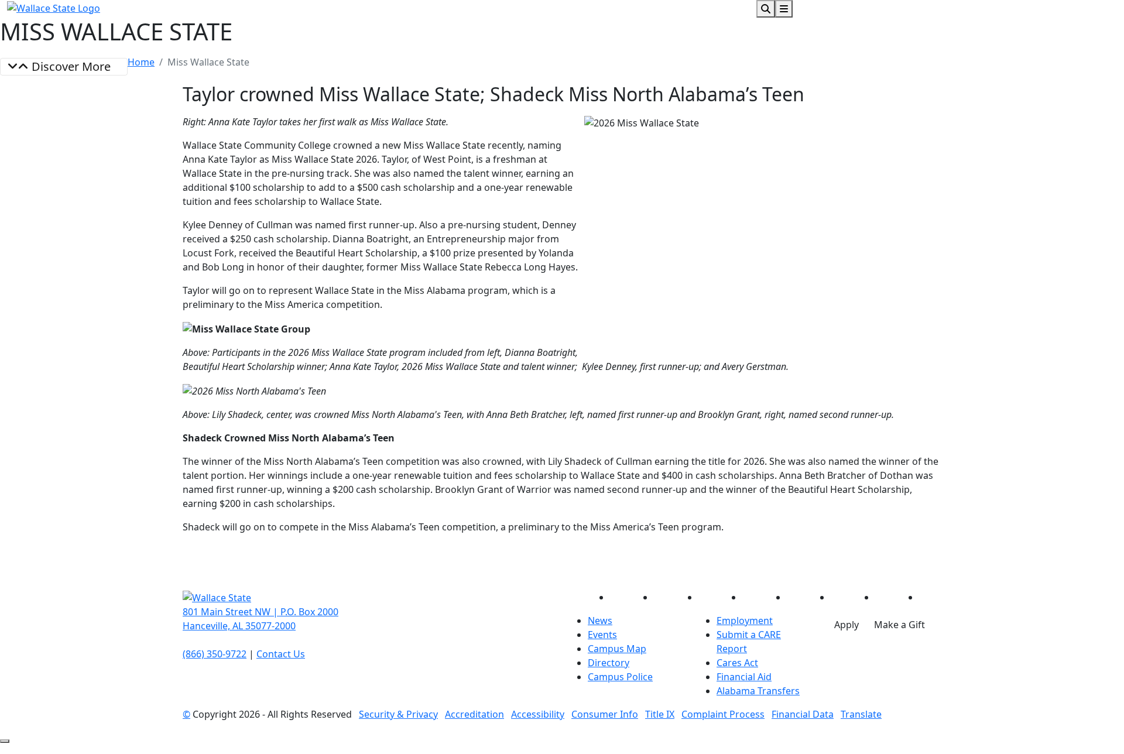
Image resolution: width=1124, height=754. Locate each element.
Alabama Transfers (758, 690)
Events (602, 634)
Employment (745, 620)
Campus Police (620, 676)
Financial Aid (744, 676)
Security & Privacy (398, 714)
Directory (608, 662)
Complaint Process (723, 714)
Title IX (659, 714)
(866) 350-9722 (214, 653)
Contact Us (280, 653)
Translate (861, 714)
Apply (846, 624)
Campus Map (617, 648)
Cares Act (737, 662)
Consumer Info (604, 714)
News (600, 620)
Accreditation (474, 714)
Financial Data (803, 714)
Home (141, 62)
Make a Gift (899, 624)
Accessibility (537, 714)
